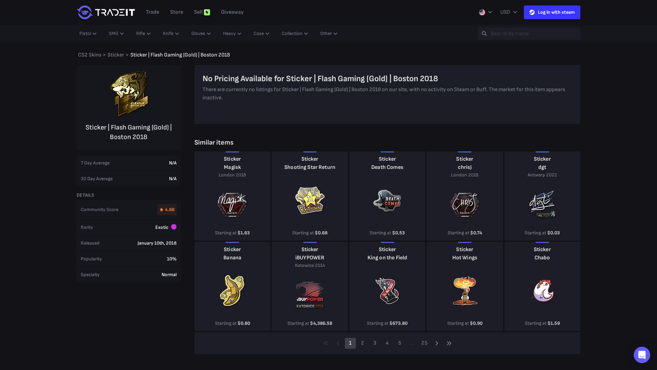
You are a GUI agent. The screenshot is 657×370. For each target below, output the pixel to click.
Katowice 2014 (310, 265)
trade (152, 12)
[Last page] (448, 343)
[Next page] (436, 343)
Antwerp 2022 (542, 175)
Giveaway (232, 12)
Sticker (232, 159)
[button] (642, 355)
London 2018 (232, 175)
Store (176, 12)
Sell (198, 12)
